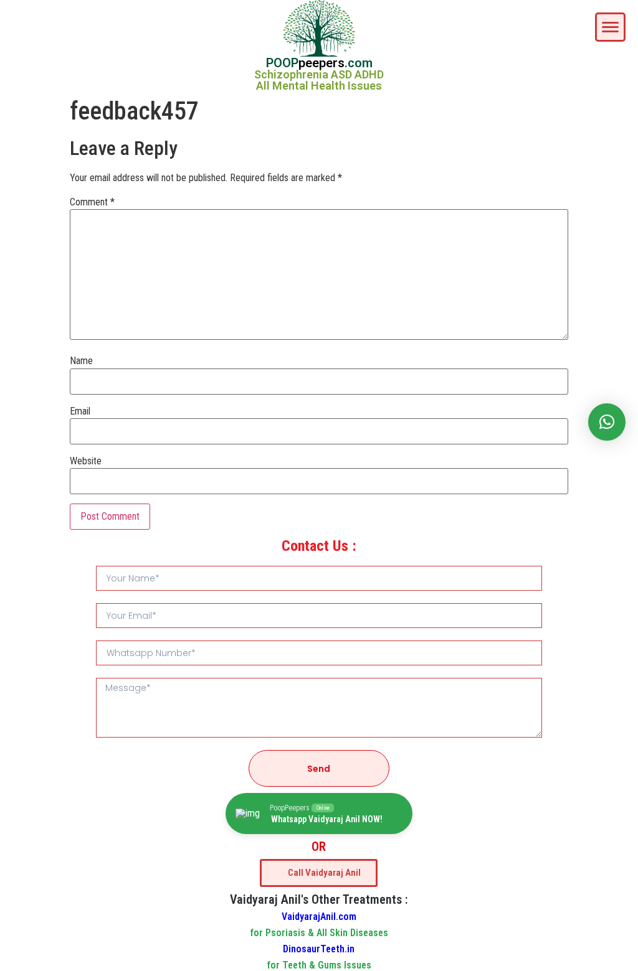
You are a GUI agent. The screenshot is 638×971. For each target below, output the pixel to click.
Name (81, 361)
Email (80, 411)
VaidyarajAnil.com (319, 916)
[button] (607, 422)
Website (86, 461)
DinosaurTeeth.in (319, 949)
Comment (92, 202)
